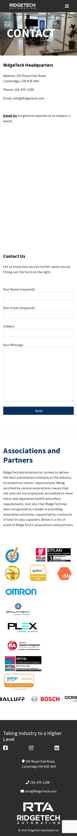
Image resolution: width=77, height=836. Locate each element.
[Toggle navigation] (69, 6)
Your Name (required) (19, 289)
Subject (9, 326)
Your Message (13, 345)
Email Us (10, 115)
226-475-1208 (40, 782)
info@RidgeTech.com (40, 791)
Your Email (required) (18, 308)
